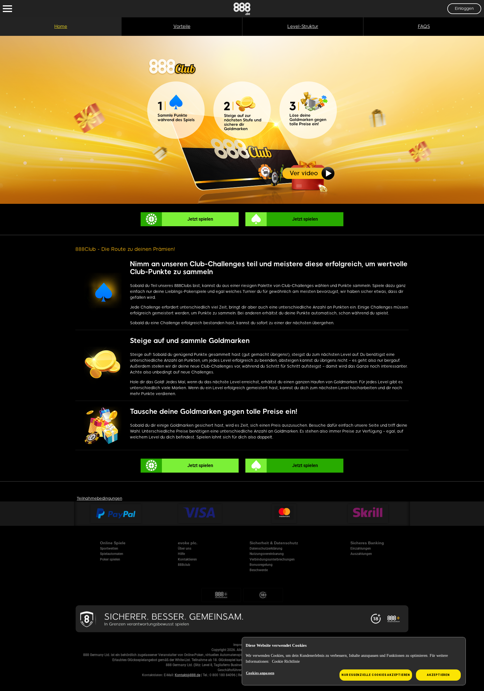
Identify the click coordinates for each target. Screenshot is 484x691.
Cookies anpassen (260, 673)
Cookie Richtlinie (286, 661)
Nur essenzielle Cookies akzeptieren (375, 674)
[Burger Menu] (7, 8)
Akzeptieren (438, 674)
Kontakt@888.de (187, 675)
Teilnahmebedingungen (99, 498)
